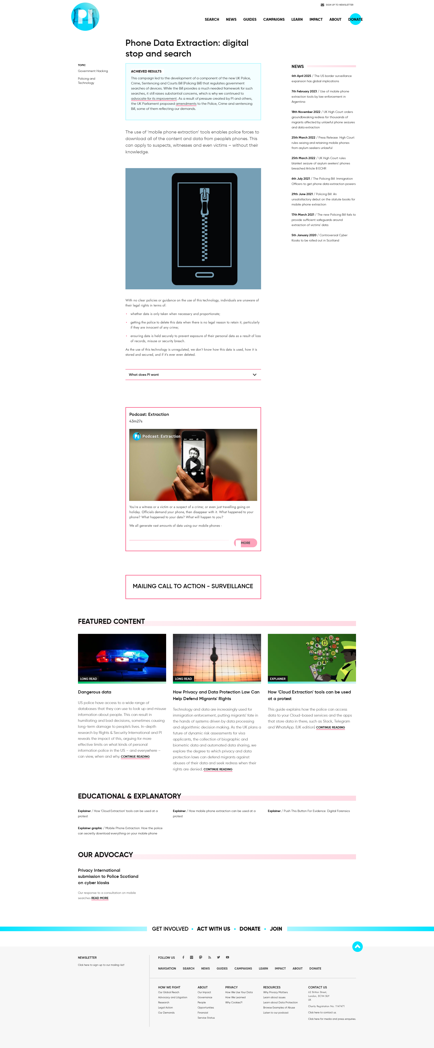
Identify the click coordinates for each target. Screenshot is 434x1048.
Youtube (227, 957)
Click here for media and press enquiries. (332, 1018)
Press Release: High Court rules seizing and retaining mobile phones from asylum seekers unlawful (323, 143)
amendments (186, 104)
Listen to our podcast (276, 1012)
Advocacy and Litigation (172, 997)
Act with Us (213, 928)
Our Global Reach (168, 992)
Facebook (182, 957)
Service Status (206, 1017)
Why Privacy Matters (275, 992)
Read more (99, 898)
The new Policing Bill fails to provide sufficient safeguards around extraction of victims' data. (324, 220)
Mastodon (200, 957)
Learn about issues (274, 997)
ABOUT (298, 968)
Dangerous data (94, 692)
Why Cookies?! (233, 1002)
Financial (203, 1012)
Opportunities (206, 1007)
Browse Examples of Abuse (279, 1007)
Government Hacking (93, 71)
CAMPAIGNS (243, 968)
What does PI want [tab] (144, 375)
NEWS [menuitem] (231, 19)
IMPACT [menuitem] (316, 19)
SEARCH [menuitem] (212, 19)
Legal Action (165, 1007)
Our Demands (166, 1012)
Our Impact (204, 992)
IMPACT (280, 968)
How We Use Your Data (239, 992)
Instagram (191, 957)
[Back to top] (357, 946)
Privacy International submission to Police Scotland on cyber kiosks (108, 876)
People (202, 1002)
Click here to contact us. (322, 1012)
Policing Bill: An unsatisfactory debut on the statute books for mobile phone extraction (323, 199)
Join (276, 928)
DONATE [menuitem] (355, 19)
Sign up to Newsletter (339, 4)
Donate (250, 928)
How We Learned (235, 997)
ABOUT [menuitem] (335, 19)
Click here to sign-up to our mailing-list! (101, 964)
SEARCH (188, 968)
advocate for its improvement (154, 98)
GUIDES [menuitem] (250, 19)
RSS (209, 957)
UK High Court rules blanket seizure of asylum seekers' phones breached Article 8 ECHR (321, 163)
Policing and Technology (86, 81)
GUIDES (222, 968)
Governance (205, 997)
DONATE (315, 968)
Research (163, 1002)
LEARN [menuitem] (297, 19)
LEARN (263, 968)
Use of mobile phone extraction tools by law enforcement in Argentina (320, 96)
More (245, 543)
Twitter (218, 957)
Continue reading (135, 756)
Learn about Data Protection (280, 1002)
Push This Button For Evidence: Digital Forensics (317, 811)
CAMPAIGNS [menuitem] (274, 19)
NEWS (205, 968)
